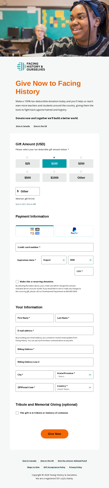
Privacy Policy (75, 467)
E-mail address (26, 329)
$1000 (54, 177)
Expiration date (26, 260)
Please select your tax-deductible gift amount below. (42, 149)
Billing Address (26, 347)
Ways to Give (33, 467)
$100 (54, 163)
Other (81, 177)
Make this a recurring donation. (37, 281)
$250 (81, 163)
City (20, 373)
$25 (27, 163)
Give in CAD (20, 204)
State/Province (66, 373)
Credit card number (28, 245)
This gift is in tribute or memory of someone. (44, 412)
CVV (79, 269)
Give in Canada (23, 126)
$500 (28, 177)
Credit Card (35, 231)
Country (62, 385)
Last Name (63, 316)
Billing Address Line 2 (28, 360)
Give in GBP (31, 204)
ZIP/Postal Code (26, 385)
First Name (24, 316)
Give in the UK (40, 126)
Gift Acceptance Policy (54, 467)
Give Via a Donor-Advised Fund (72, 461)
